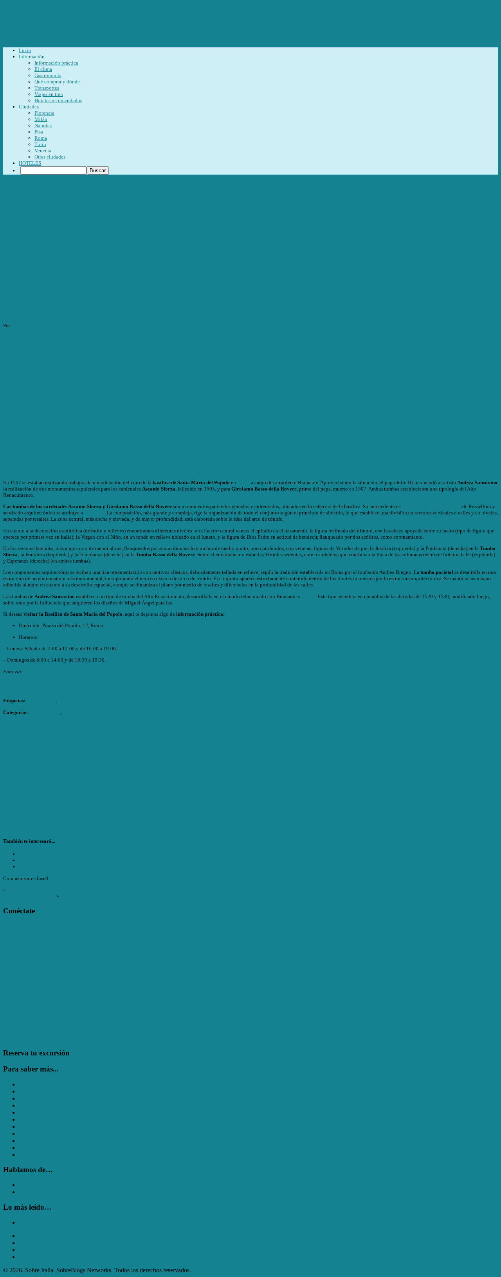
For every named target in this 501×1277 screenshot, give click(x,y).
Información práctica (56, 63)
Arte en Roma (41, 700)
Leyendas (31, 1133)
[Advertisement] (250, 242)
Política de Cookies (43, 1249)
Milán (40, 119)
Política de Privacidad (45, 1235)
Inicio (25, 50)
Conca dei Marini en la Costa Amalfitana (69, 1192)
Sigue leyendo (65, 325)
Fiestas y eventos (40, 1098)
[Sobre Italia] (197, 40)
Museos (28, 1147)
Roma (40, 138)
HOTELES (30, 163)
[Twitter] (8, 925)
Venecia (42, 150)
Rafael (308, 596)
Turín (40, 144)
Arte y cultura (36, 1084)
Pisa (38, 132)
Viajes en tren (48, 94)
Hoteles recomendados (58, 100)
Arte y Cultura (45, 712)
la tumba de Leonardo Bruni (431, 506)
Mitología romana (41, 1140)
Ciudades (29, 107)
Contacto (30, 1257)
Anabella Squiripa (30, 325)
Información (32, 57)
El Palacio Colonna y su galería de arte (60, 854)
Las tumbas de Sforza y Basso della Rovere (101, 310)
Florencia (44, 113)
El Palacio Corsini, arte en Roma (53, 866)
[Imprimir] (6, 684)
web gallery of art (43, 672)
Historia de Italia (39, 1119)
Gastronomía (47, 75)
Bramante (94, 513)
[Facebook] (18, 925)
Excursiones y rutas (43, 1091)
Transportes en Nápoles (48, 1184)
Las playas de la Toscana (29, 896)
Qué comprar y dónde (57, 82)
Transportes (46, 88)
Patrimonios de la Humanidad (55, 1154)
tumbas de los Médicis (196, 603)
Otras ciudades (49, 157)
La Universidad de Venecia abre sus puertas (52, 890)
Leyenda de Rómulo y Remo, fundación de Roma (80, 1222)
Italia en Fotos (36, 1126)
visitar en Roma (74, 700)
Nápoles (43, 125)
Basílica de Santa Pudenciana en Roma (60, 860)
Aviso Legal (34, 1242)
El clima (43, 69)
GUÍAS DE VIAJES (45, 1112)
